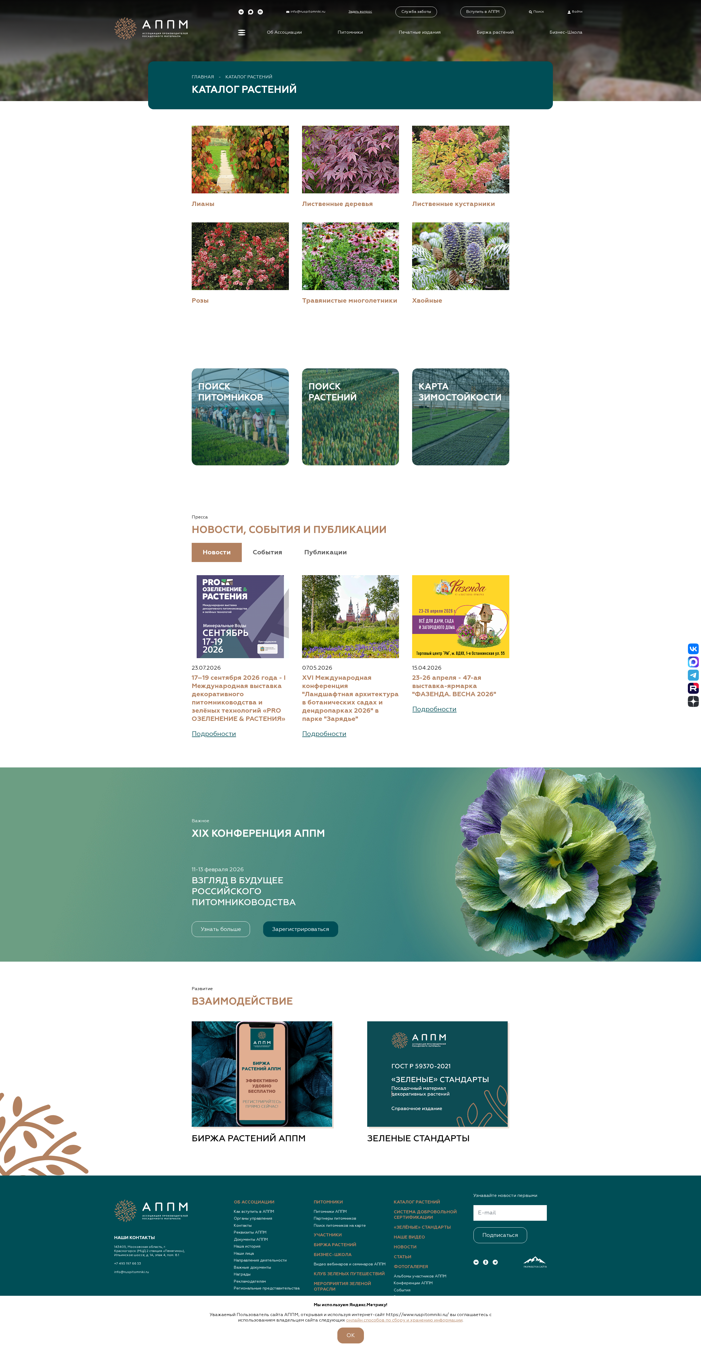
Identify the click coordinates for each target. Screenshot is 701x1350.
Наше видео (409, 1237)
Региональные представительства (267, 1288)
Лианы (203, 204)
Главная (203, 77)
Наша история (247, 1246)
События (402, 1290)
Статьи (402, 1257)
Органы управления (253, 1218)
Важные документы (252, 1267)
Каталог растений (248, 77)
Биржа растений (495, 32)
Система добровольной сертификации (425, 1215)
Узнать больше (221, 929)
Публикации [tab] (325, 552)
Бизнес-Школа (566, 32)
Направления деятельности (260, 1260)
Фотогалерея (411, 1267)
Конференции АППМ (413, 1283)
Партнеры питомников (335, 1218)
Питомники (350, 32)
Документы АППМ (251, 1240)
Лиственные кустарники (453, 204)
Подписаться (500, 1235)
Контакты (243, 1226)
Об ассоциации (254, 1202)
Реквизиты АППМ (250, 1232)
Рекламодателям (250, 1281)
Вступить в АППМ (482, 12)
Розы (200, 300)
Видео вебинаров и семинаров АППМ (350, 1264)
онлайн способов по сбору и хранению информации (404, 1320)
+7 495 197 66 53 (127, 1263)
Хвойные (427, 300)
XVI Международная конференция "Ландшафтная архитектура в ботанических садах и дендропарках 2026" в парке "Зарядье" (350, 698)
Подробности (214, 734)
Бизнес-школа (333, 1255)
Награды (242, 1274)
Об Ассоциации (284, 32)
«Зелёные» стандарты (422, 1227)
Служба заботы (416, 12)
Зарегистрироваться (300, 929)
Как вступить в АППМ (254, 1212)
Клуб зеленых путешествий (349, 1274)
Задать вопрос (360, 11)
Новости (405, 1247)
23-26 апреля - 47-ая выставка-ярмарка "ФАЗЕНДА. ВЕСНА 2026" (454, 686)
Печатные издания (420, 32)
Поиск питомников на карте (340, 1226)
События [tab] (267, 552)
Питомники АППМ (330, 1212)
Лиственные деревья (337, 204)
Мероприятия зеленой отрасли (342, 1287)
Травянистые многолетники (349, 300)
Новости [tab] (217, 552)
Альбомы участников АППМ (420, 1276)
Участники (328, 1235)
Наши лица (244, 1254)
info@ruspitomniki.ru (131, 1272)
